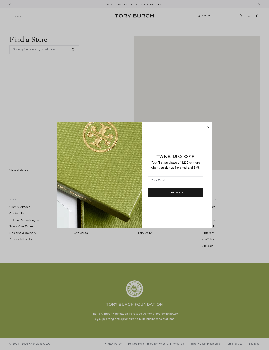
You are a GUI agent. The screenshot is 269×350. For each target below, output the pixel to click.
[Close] (208, 126)
